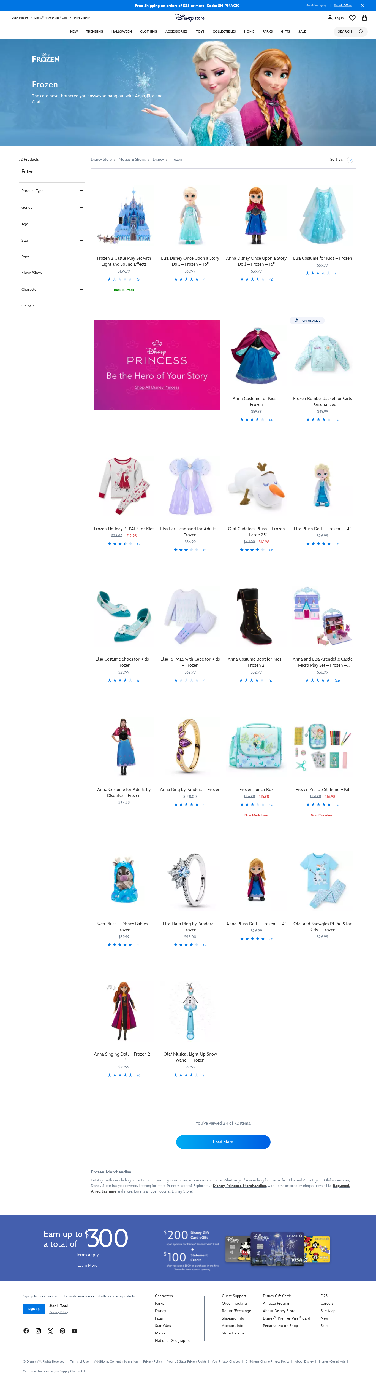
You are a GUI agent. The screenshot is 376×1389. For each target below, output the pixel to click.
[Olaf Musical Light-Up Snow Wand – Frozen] (190, 1011)
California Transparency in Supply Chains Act (54, 1371)
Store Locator (82, 18)
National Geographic (172, 1340)
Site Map (328, 1311)
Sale (302, 31)
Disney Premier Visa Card (50, 18)
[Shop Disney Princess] (157, 365)
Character (29, 289)
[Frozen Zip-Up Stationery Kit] (322, 747)
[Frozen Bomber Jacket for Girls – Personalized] (322, 355)
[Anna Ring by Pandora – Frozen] (190, 747)
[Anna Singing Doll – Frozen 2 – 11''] (124, 1011)
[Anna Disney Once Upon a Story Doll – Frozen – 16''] (256, 215)
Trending (94, 31)
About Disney (304, 1362)
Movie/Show (31, 273)
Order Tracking (234, 1303)
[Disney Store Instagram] (38, 1330)
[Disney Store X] (50, 1330)
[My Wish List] (352, 18)
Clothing (148, 31)
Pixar (159, 1318)
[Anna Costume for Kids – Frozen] (256, 355)
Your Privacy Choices (226, 1362)
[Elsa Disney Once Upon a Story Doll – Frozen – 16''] (190, 215)
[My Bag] (364, 18)
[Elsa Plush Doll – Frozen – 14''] (322, 486)
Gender (27, 207)
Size (24, 240)
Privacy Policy (58, 1312)
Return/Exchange (236, 1311)
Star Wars (163, 1325)
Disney (160, 1311)
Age (24, 224)
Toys (200, 31)
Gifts (285, 31)
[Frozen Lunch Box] (256, 747)
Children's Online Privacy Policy (267, 1362)
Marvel (161, 1333)
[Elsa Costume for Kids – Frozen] (322, 215)
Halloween (121, 31)
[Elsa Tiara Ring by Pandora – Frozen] (190, 881)
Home (249, 31)
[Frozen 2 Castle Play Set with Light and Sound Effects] (124, 215)
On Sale (28, 306)
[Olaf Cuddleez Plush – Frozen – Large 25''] (256, 486)
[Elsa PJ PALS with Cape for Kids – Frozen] (190, 616)
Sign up (34, 1309)
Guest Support (20, 18)
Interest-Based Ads (332, 1362)
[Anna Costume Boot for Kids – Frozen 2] (256, 616)
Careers (327, 1303)
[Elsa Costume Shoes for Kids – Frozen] (124, 616)
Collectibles (224, 31)
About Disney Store (279, 1311)
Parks (268, 31)
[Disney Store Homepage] (190, 18)
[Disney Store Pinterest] (62, 1330)
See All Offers (343, 5)
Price (25, 257)
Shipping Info (233, 1318)
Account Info (232, 1325)
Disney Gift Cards (277, 1296)
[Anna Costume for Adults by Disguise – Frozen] (124, 747)
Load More (223, 1142)
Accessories (176, 31)
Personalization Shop (280, 1325)
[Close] (361, 7)
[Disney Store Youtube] (74, 1330)
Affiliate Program (277, 1303)
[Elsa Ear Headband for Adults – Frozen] (190, 486)
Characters (164, 1296)
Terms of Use (79, 1362)
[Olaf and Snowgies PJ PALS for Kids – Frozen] (322, 881)
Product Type (32, 191)
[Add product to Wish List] (151, 180)
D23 (324, 1296)
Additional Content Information (116, 1362)
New (74, 31)
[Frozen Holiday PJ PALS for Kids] (124, 486)
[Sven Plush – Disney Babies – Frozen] (124, 881)
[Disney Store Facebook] (26, 1330)
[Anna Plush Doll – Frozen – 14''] (256, 881)
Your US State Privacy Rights (186, 1362)
